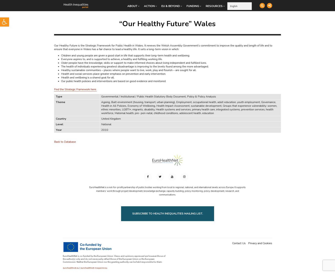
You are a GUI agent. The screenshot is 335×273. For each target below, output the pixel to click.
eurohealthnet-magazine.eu (94, 268)
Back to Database (65, 142)
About (132, 6)
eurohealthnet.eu (71, 268)
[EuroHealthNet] (167, 162)
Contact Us (239, 243)
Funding (193, 6)
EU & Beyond (170, 6)
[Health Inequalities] (76, 3)
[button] (4, 22)
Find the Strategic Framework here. (75, 89)
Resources (214, 6)
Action (149, 6)
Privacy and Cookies (260, 243)
